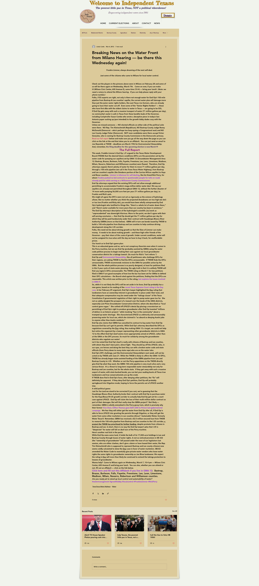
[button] (175, 511)
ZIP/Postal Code (102, 569)
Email (98, 560)
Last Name (100, 549)
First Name (100, 540)
